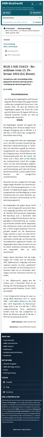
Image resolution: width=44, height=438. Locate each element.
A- (37, 4)
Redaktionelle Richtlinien (12, 352)
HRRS (17, 409)
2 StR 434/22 (30, 158)
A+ (40, 4)
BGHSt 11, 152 (25, 301)
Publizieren (7, 349)
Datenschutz (26, 429)
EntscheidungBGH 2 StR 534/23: (11, 45)
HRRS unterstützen (10, 343)
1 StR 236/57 (14, 301)
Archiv (5, 370)
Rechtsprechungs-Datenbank (18, 411)
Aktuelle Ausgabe (9, 364)
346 (6, 89)
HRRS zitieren (8, 346)
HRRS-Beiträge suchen (11, 367)
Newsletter (37, 409)
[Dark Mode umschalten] (32, 4)
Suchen (7, 39)
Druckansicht (12, 51)
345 (4, 133)
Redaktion (7, 355)
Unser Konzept (8, 340)
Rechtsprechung (24, 29)
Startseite (10, 29)
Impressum (17, 429)
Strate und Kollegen (9, 402)
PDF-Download (13, 55)
